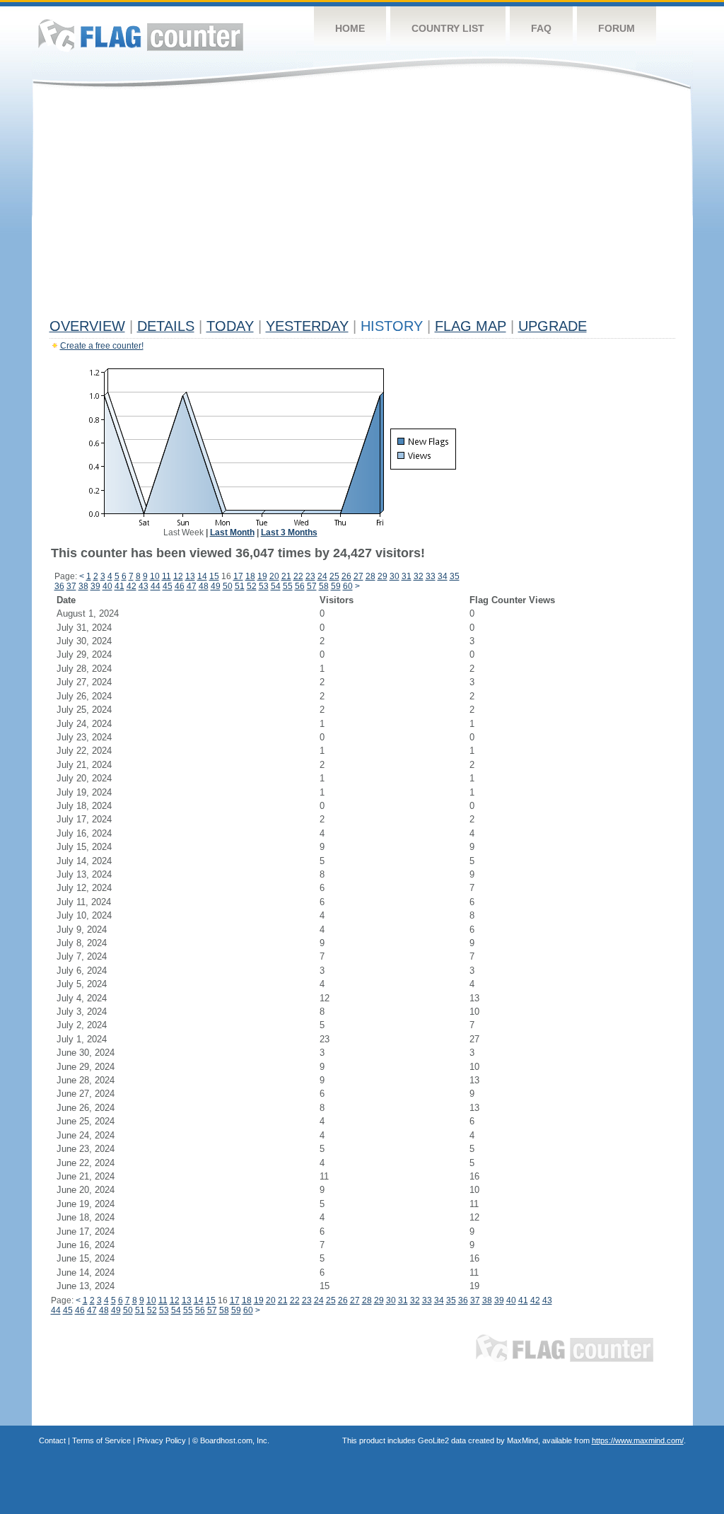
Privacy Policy (161, 1440)
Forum (616, 28)
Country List (447, 28)
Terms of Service (101, 1440)
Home (350, 28)
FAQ (541, 28)
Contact (52, 1440)
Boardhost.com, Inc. (234, 1440)
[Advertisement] (362, 206)
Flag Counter (140, 35)
